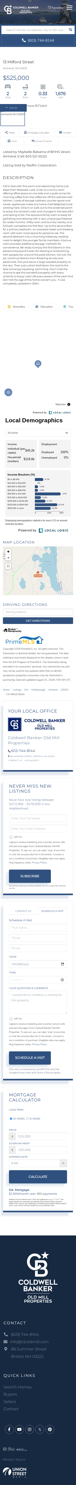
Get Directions (38, 620)
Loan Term (16, 1109)
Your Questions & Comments (28, 988)
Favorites (57, 7)
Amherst (53, 690)
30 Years (19, 1118)
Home (6, 690)
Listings (17, 690)
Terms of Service (45, 1072)
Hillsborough (38, 690)
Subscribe (29, 876)
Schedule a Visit (52, 911)
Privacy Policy (39, 862)
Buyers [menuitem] (10, 1394)
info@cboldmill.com (29, 1341)
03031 (65, 690)
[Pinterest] (50, 1429)
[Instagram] (29, 1429)
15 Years (34, 1118)
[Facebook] (9, 1429)
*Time (12, 972)
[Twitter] (39, 1429)
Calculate (38, 1177)
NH (26, 690)
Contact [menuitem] (11, 1408)
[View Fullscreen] (8, 566)
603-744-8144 (23, 751)
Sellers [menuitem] (10, 1401)
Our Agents (32, 760)
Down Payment (19, 1143)
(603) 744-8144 (40, 40)
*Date (13, 956)
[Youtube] (19, 1429)
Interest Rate (18, 1156)
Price (13, 1130)
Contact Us (15, 760)
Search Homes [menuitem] (18, 1387)
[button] (70, 30)
